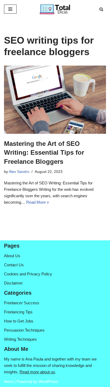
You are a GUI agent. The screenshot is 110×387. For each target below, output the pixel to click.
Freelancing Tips (18, 312)
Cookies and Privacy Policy (28, 274)
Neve (8, 381)
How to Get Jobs (18, 321)
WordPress (48, 381)
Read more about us (37, 372)
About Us (12, 255)
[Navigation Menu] (10, 9)
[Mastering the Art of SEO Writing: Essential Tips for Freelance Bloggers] (55, 100)
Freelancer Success (21, 303)
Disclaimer (13, 283)
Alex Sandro (19, 172)
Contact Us (14, 265)
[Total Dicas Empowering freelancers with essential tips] (55, 9)
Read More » (37, 202)
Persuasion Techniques (24, 330)
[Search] (101, 9)
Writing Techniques (20, 339)
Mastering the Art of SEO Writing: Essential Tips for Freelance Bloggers (44, 152)
